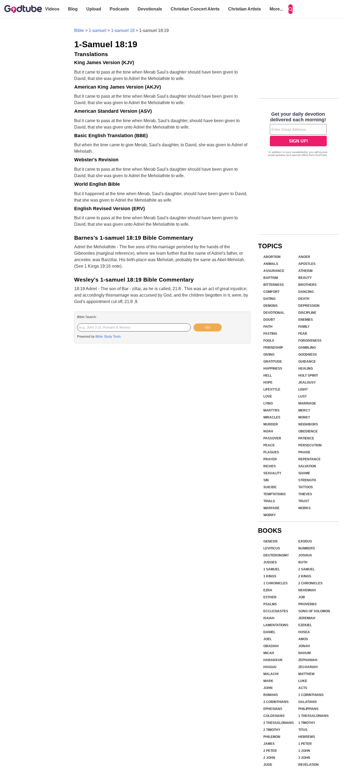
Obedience (308, 431)
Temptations (274, 494)
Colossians (274, 716)
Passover (272, 438)
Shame (304, 473)
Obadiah (271, 646)
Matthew (306, 674)
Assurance (273, 271)
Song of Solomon (314, 611)
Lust (302, 396)
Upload (93, 9)
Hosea (304, 632)
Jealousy (307, 382)
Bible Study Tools (108, 336)
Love (267, 396)
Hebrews (306, 737)
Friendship (273, 347)
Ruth (302, 562)
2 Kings (304, 576)
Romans (270, 695)
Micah (268, 653)
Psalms (270, 604)
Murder (270, 424)
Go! (207, 327)
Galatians (307, 702)
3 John (304, 758)
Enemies (305, 320)
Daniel (269, 632)
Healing (305, 368)
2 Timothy (271, 730)
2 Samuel (306, 569)
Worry (269, 515)
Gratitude (272, 361)
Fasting (270, 334)
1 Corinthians (311, 695)
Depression (309, 306)
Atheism (305, 271)
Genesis (270, 541)
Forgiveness (309, 340)
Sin (266, 480)
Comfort (271, 292)
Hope (268, 382)
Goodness (307, 354)
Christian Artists (244, 9)
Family (304, 327)
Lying (268, 403)
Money (304, 417)
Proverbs (307, 604)
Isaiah (268, 618)
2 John (269, 758)
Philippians (308, 709)
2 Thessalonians (278, 723)
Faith (268, 327)
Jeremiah (306, 618)
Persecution (310, 445)
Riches (269, 466)
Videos (52, 9)
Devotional (273, 313)
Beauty (305, 278)
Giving (268, 354)
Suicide (270, 487)
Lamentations (275, 625)
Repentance (309, 459)
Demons (270, 306)
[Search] (290, 9)
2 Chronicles (310, 583)
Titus (302, 730)
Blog (73, 9)
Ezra (267, 590)
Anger (304, 257)
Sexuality (272, 473)
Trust (303, 501)
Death (303, 299)
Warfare (271, 508)
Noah (268, 431)
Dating (269, 299)
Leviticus (271, 548)
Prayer (270, 459)
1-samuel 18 (123, 30)
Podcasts (119, 9)
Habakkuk (273, 660)
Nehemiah (307, 590)
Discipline (307, 313)
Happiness (272, 368)
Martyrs (271, 410)
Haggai (269, 667)
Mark (268, 681)
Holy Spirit (308, 375)
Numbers (306, 548)
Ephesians (272, 709)
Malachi (270, 674)
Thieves (305, 494)
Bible (79, 30)
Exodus (305, 541)
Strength (307, 480)
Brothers (307, 285)
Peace (269, 445)
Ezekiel (305, 625)
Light (303, 389)
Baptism (270, 278)
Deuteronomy (276, 555)
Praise (304, 452)
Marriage (307, 403)
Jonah (304, 646)
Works (304, 508)
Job (301, 597)
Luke (302, 681)
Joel (267, 639)
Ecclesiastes (275, 611)
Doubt (269, 320)
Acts (302, 688)
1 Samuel (271, 569)
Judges (270, 562)
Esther (270, 597)
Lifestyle (271, 389)
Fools (268, 340)
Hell (267, 375)
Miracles (271, 417)
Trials (269, 501)
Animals (270, 264)
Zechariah (308, 667)
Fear (302, 334)
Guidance (307, 361)
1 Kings (269, 576)
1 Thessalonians (313, 716)
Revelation (308, 765)
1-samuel (97, 30)
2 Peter (270, 751)
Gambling (307, 347)
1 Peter (305, 744)
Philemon (271, 737)
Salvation (307, 466)
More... (276, 9)
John (268, 688)
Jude (267, 765)
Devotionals (150, 9)
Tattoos (305, 487)
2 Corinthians (276, 702)
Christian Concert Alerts (195, 9)
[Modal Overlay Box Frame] (298, 135)
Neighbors (308, 424)
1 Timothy (306, 723)
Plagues (271, 452)
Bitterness (273, 285)
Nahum (304, 653)
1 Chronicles (275, 583)
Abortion (272, 257)
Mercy (304, 410)
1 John (304, 751)
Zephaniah (307, 660)
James (269, 744)
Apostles (307, 264)
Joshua (305, 555)
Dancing (306, 292)
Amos (303, 639)
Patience (306, 438)
